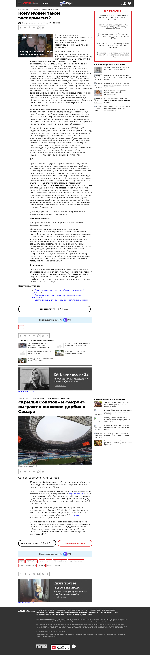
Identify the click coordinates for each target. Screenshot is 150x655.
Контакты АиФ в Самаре (109, 612)
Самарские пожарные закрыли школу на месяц (39, 352)
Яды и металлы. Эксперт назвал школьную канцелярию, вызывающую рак (115, 92)
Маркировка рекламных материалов (50, 615)
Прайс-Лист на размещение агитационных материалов (77, 612)
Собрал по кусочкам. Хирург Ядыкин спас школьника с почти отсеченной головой (117, 77)
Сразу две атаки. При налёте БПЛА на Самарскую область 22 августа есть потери (113, 18)
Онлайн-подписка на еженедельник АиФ (101, 610)
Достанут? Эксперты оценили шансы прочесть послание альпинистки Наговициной (117, 412)
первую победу (76, 494)
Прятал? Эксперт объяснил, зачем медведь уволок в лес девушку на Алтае (116, 427)
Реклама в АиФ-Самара (45, 612)
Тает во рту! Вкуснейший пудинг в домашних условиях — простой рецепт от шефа (116, 404)
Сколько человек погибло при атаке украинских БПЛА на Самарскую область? (113, 46)
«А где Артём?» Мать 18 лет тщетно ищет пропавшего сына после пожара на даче (117, 108)
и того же (75, 515)
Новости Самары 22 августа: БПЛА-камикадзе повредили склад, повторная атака (113, 27)
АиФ (35, 466)
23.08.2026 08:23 (24, 398)
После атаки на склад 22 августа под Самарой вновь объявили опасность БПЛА (113, 55)
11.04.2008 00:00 (24, 9)
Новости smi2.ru (26, 391)
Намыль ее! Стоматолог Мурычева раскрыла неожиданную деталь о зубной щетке (116, 85)
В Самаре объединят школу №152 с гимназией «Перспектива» (77, 344)
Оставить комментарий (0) (75, 543)
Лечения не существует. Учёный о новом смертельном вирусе (116, 68)
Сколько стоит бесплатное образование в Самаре (75, 352)
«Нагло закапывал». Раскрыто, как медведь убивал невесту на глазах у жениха (117, 435)
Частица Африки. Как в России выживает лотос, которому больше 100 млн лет (117, 419)
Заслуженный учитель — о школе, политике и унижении (62, 300)
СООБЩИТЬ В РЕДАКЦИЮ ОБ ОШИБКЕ (79, 615)
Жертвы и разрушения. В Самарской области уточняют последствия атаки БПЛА (113, 36)
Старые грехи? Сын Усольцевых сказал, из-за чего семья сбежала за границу (117, 100)
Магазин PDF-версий (75, 610)
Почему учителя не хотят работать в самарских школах (41, 359)
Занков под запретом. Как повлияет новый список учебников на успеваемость (38, 345)
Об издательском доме (45, 610)
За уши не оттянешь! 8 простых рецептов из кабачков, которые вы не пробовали (118, 443)
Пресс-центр (61, 610)
